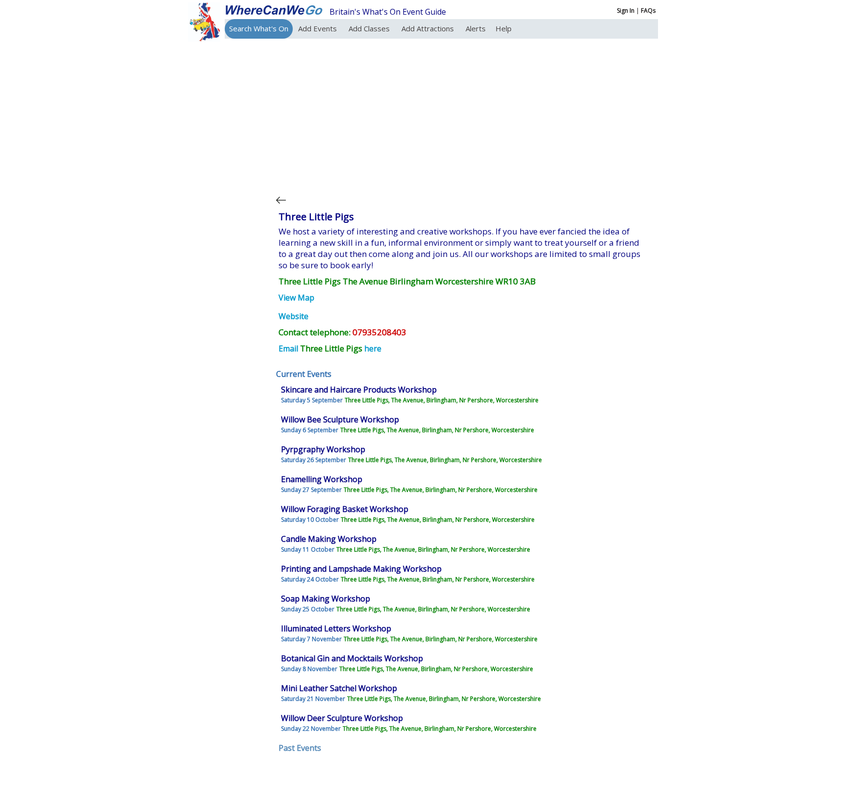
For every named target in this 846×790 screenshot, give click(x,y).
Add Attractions (428, 28)
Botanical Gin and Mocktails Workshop (352, 658)
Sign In (625, 10)
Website (293, 316)
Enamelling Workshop (321, 479)
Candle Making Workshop (328, 539)
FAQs (648, 10)
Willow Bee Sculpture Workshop (340, 419)
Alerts (476, 28)
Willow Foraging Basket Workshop (344, 509)
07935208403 (379, 332)
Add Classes (370, 28)
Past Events (300, 748)
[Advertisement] (464, 114)
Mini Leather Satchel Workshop (339, 688)
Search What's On (258, 28)
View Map (296, 297)
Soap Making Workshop (325, 598)
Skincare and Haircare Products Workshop (359, 389)
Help (503, 28)
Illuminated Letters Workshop (336, 628)
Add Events (318, 28)
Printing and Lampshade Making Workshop (361, 568)
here (372, 348)
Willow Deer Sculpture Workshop (342, 718)
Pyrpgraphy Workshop (323, 449)
